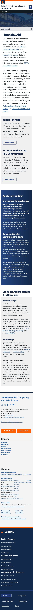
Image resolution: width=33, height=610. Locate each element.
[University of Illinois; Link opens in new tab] (7, 532)
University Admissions (8, 543)
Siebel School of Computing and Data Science (15, 399)
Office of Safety (6, 513)
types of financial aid (10, 55)
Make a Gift (24, 431)
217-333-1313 (19, 511)
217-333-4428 (27, 474)
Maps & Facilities (6, 450)
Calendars (4, 442)
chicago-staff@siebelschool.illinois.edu (12, 507)
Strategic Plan (5, 452)
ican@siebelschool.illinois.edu (22, 482)
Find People (4, 444)
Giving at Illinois (6, 563)
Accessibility (23, 601)
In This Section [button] (6, 29)
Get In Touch (8, 431)
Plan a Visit (4, 454)
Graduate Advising (7, 478)
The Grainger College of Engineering (12, 422)
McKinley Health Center (8, 579)
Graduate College (18, 352)
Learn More (9, 143)
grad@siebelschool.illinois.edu (10, 480)
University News (6, 549)
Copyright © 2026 (7, 601)
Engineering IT (5, 511)
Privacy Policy (22, 596)
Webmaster (5, 606)
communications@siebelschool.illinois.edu (13, 519)
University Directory (7, 569)
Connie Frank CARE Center (9, 582)
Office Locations (6, 448)
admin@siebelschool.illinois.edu (14, 417)
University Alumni (6, 559)
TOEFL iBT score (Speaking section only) (16, 329)
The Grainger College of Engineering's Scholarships (13, 268)
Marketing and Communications (11, 517)
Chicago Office (5, 503)
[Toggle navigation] (30, 7)
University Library (6, 586)
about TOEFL (10, 333)
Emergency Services (7, 576)
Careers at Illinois (6, 546)
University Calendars (7, 566)
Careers (3, 446)
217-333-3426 (9, 415)
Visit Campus (5, 553)
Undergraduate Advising (8, 472)
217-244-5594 (19, 513)
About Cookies (6, 596)
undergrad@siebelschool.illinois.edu (11, 474)
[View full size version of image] (31, 15)
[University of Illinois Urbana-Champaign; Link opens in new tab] (3, 2)
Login (17, 606)
